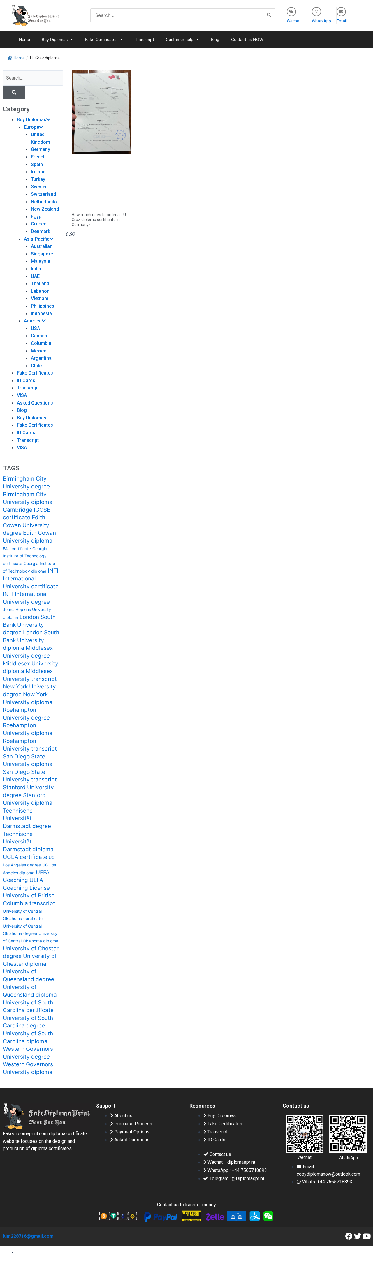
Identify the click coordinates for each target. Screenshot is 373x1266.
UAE (35, 276)
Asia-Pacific (37, 239)
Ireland (38, 171)
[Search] (269, 15)
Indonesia (41, 313)
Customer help (179, 39)
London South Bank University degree (29, 625)
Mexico (39, 351)
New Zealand (45, 209)
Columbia (41, 343)
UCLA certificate (25, 857)
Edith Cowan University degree (26, 525)
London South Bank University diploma (31, 640)
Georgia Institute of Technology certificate (25, 556)
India (36, 268)
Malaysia (40, 261)
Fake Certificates (101, 39)
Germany (40, 149)
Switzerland (43, 194)
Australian (41, 246)
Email (342, 21)
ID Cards (26, 380)
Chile (36, 365)
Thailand (40, 283)
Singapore (42, 254)
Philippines (42, 306)
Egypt (37, 216)
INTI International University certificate (31, 578)
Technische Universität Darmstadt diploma (28, 842)
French (38, 157)
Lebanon (40, 291)
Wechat (294, 21)
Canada (39, 335)
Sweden (39, 186)
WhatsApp (321, 21)
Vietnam (39, 298)
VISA (22, 395)
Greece (38, 224)
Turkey (38, 179)
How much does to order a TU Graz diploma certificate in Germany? (99, 219)
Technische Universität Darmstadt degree (27, 818)
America (33, 321)
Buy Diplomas (55, 39)
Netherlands (44, 201)
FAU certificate (17, 548)
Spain (37, 164)
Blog (215, 39)
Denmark (40, 231)
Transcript (144, 39)
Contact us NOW (247, 39)
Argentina (41, 358)
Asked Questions (35, 403)
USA (35, 328)
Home (24, 39)
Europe (31, 127)
